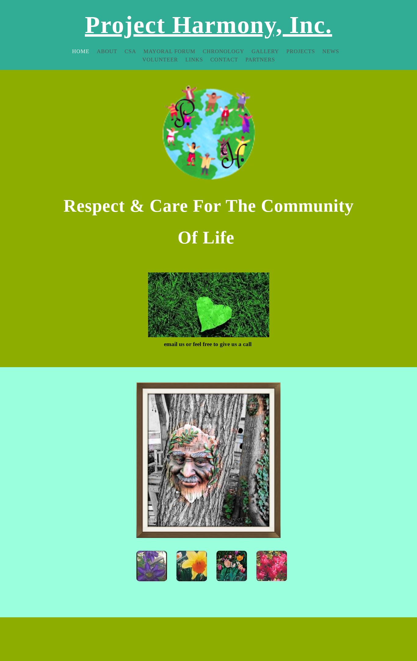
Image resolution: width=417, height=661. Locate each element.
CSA (130, 51)
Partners (260, 60)
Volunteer (160, 60)
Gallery (265, 51)
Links (194, 60)
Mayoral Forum (169, 51)
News (330, 51)
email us (174, 344)
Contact (224, 60)
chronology (223, 51)
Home (80, 51)
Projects (300, 51)
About (107, 51)
